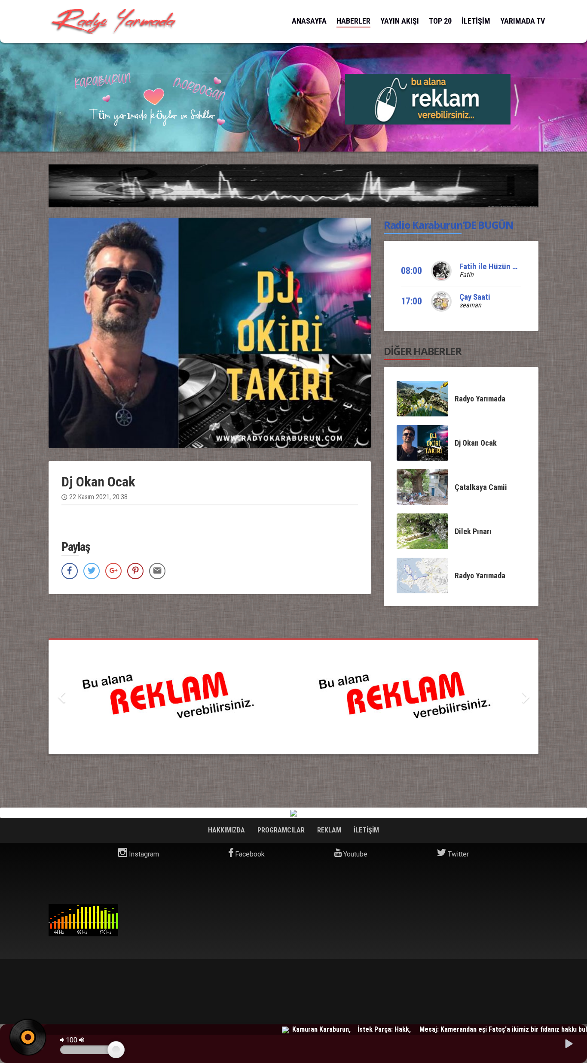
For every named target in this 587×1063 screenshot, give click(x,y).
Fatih (466, 274)
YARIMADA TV (522, 20)
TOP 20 (440, 20)
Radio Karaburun (83, 920)
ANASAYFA (309, 20)
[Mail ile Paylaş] (157, 571)
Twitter (457, 854)
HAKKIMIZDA (227, 830)
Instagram (143, 854)
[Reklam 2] (428, 98)
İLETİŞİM (476, 20)
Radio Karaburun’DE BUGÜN (449, 225)
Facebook (249, 854)
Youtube (354, 854)
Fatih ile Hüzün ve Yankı (499, 266)
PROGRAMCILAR (281, 830)
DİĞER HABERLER (423, 351)
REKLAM (330, 830)
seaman (470, 305)
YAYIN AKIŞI (399, 20)
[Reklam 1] (293, 697)
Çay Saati (474, 297)
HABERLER (353, 20)
